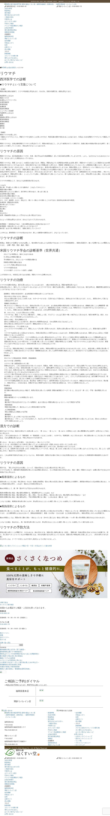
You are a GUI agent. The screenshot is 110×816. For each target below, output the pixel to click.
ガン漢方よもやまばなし (83, 730)
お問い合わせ (9, 62)
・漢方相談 (50, 719)
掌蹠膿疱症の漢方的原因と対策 (10, 664)
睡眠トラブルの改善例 (7, 658)
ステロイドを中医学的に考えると (11, 660)
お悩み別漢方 (11, 67)
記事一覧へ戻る (5, 642)
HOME (4, 67)
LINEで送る (4, 602)
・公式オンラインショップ (83, 736)
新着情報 (78, 725)
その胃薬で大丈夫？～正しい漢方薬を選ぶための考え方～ (19, 662)
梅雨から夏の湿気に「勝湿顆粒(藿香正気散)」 (15, 669)
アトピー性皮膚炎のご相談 (56, 732)
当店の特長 (8, 8)
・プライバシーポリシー (82, 743)
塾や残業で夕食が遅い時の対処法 (11, 656)
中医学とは (50, 725)
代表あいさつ (79, 715)
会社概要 (8, 41)
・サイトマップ (79, 745)
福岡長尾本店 (51, 743)
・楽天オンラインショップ (83, 738)
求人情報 (78, 721)
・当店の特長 (50, 715)
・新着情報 (50, 713)
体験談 (49, 738)
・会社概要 (78, 713)
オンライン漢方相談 (7, 604)
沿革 (76, 717)
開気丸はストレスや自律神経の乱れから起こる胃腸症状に (19, 654)
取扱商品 (8, 10)
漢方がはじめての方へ (54, 721)
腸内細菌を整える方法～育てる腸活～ (13, 649)
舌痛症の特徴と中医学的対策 (10, 666)
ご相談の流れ (51, 723)
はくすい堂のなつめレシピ (84, 732)
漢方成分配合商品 (53, 736)
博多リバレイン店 (53, 745)
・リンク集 (78, 740)
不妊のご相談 (51, 730)
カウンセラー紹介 (53, 728)
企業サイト (78, 719)
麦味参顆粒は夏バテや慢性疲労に (11, 651)
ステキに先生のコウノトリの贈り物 (87, 728)
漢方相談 (8, 13)
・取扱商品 (50, 717)
